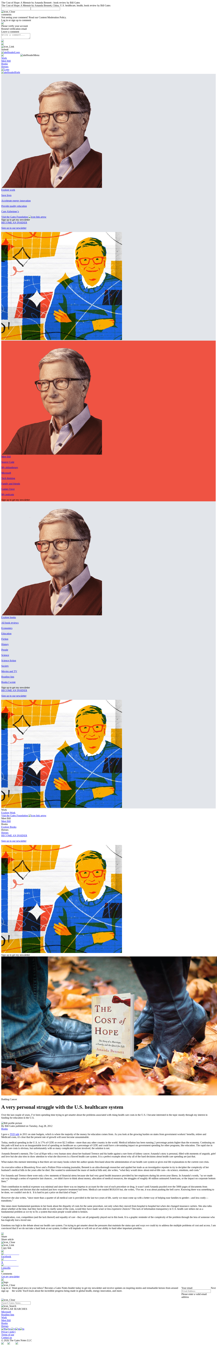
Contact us (6, 1337)
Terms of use (7, 1334)
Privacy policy (8, 1331)
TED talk (14, 1134)
